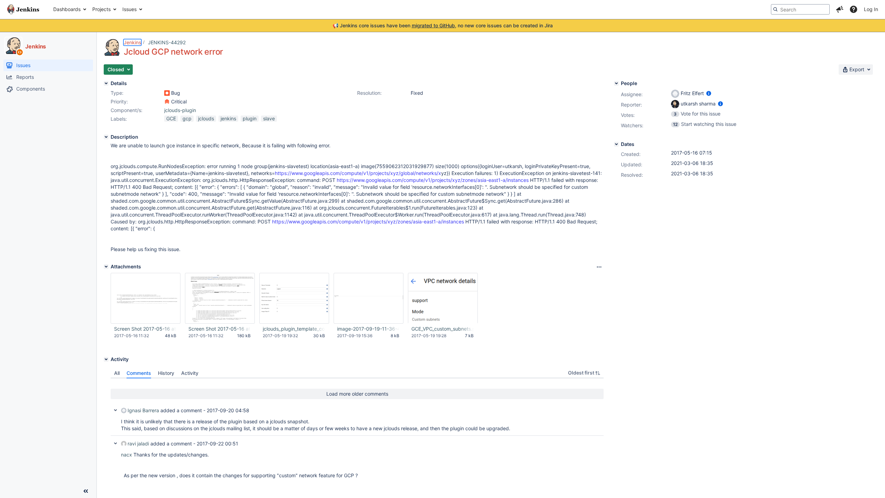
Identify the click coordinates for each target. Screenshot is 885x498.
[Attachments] (106, 266)
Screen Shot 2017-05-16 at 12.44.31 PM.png (219, 329)
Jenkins (132, 42)
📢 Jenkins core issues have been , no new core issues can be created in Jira (443, 25)
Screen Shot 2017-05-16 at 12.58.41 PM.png (145, 329)
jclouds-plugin (180, 110)
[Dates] (616, 144)
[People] (616, 83)
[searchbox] (800, 9)
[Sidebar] (85, 491)
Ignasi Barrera (143, 410)
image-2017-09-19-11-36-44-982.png (368, 329)
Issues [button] (129, 9)
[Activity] (106, 359)
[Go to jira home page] (23, 9)
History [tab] (166, 373)
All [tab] (117, 373)
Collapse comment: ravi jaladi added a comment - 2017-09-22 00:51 (115, 443)
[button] (839, 9)
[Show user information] (708, 93)
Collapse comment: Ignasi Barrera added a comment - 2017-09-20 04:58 (115, 410)
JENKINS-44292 (167, 42)
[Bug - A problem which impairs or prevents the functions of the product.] (167, 93)
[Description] (106, 137)
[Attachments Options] (599, 267)
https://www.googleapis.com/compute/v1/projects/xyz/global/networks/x (358, 173)
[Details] (106, 83)
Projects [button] (101, 9)
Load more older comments (357, 394)
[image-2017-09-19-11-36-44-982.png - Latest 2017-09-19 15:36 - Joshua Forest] (368, 298)
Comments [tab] (139, 373)
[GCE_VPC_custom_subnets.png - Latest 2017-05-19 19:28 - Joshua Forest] (442, 298)
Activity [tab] (189, 373)
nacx (126, 455)
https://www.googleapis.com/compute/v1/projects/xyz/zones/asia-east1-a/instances (433, 180)
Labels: (119, 119)
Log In (871, 9)
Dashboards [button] (67, 9)
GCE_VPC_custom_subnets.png (442, 329)
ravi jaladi (138, 443)
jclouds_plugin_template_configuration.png (294, 329)
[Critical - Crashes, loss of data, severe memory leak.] (167, 101)
